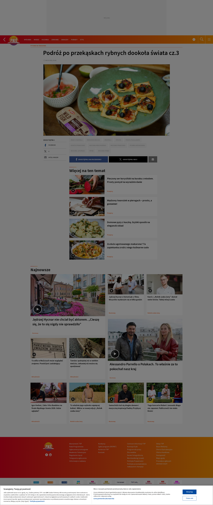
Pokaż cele (189, 498)
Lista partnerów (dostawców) (104, 499)
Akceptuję (189, 492)
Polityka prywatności (37, 501)
